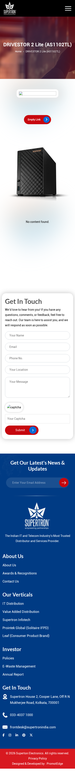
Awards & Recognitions (19, 573)
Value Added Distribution (20, 612)
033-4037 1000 (21, 715)
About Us (9, 565)
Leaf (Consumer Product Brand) (25, 636)
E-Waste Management (18, 666)
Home (18, 51)
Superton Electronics (29, 753)
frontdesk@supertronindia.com (33, 727)
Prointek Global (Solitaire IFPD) (25, 628)
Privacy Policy (37, 758)
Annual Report (13, 674)
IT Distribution (13, 604)
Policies (8, 658)
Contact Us (10, 581)
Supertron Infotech (16, 620)
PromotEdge (55, 763)
